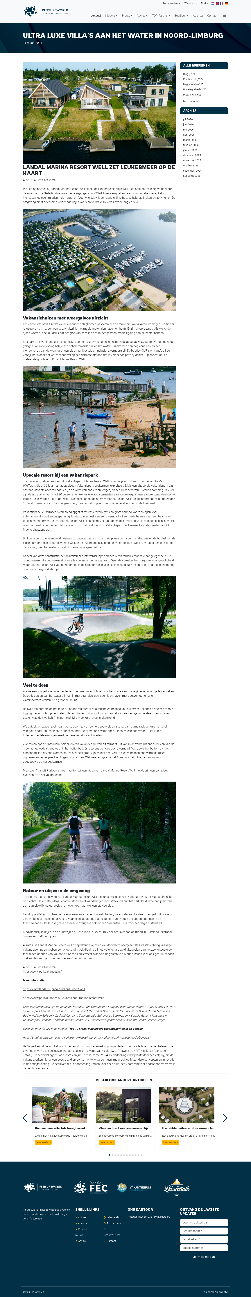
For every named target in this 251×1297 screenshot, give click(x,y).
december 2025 (192, 155)
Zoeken (205, 3)
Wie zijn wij (190, 3)
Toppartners (114, 1223)
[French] (222, 3)
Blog (185, 74)
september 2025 (192, 170)
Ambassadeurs (171, 3)
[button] (109, 1155)
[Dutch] (213, 3)
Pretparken (189, 94)
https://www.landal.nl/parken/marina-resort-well (54, 989)
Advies (141, 15)
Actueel (96, 15)
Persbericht (189, 79)
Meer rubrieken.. (192, 101)
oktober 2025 (190, 165)
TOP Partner (160, 15)
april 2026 (189, 134)
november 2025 (192, 160)
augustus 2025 (191, 175)
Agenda (198, 15)
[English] (217, 3)
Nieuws (110, 15)
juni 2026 (188, 124)
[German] (226, 3)
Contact (212, 15)
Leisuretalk (113, 1217)
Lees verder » (43, 1142)
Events (125, 15)
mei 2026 (188, 129)
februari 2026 (191, 145)
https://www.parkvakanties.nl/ (42, 971)
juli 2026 (188, 119)
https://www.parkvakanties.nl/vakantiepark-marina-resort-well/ (63, 998)
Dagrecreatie (190, 84)
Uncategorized (191, 89)
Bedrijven (180, 15)
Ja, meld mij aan (204, 1257)
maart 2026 (190, 139)
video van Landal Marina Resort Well (111, 770)
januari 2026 (190, 150)
